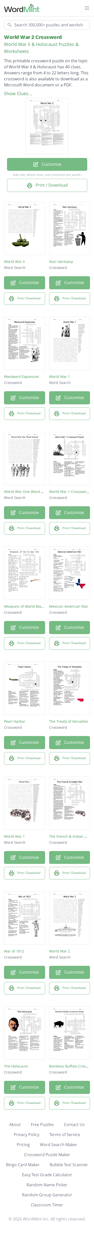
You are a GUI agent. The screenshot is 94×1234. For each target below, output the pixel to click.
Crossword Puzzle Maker (47, 1154)
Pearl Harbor (14, 721)
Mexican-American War (68, 606)
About (15, 1124)
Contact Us (74, 1124)
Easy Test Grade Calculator (47, 1174)
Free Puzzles (42, 1124)
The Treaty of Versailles (68, 721)
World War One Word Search (28, 491)
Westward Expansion (21, 376)
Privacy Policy (26, 1134)
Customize (51, 164)
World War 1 (59, 376)
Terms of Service (64, 1134)
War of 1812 (14, 951)
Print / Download (51, 185)
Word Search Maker (58, 1144)
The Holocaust (16, 1066)
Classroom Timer (47, 1205)
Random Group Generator (47, 1195)
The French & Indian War (70, 836)
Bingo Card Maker (23, 1164)
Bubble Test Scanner (69, 1164)
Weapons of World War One (27, 606)
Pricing (23, 1144)
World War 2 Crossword (33, 37)
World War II (14, 261)
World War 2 (59, 951)
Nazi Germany (61, 261)
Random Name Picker (47, 1185)
